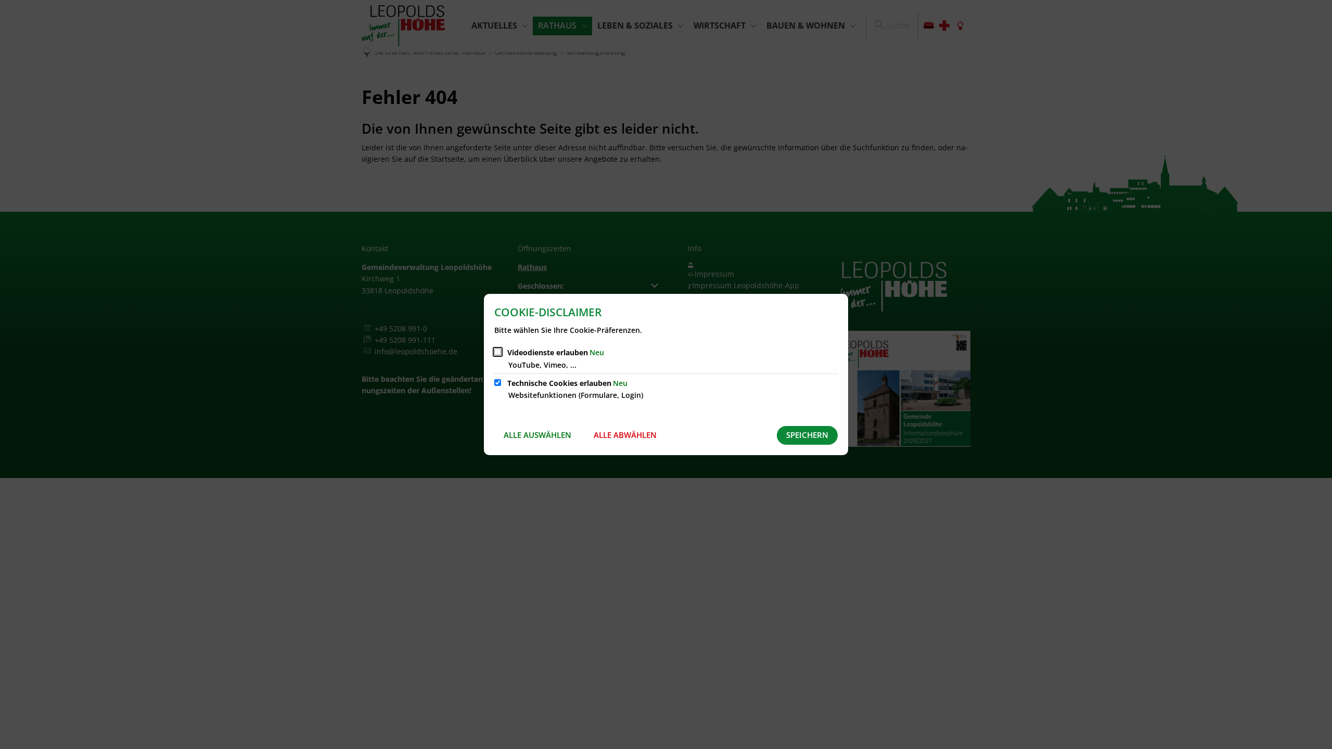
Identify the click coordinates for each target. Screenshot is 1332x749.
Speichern (807, 435)
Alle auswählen (537, 435)
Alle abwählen (625, 435)
